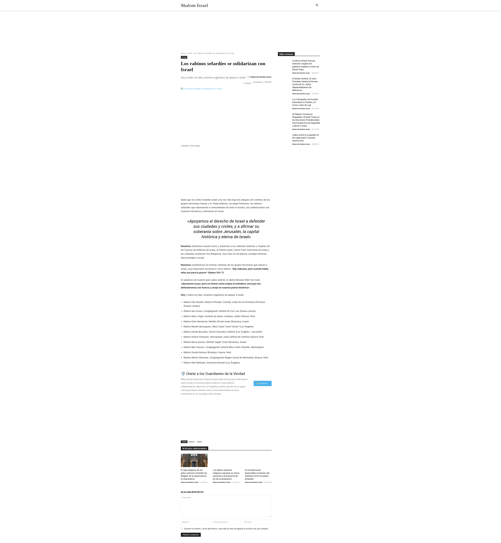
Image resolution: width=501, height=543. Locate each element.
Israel (189, 53)
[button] (317, 5)
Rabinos (192, 442)
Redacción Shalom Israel (260, 77)
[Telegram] (225, 152)
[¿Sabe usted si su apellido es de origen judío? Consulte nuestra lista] (284, 138)
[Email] (219, 152)
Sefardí (199, 442)
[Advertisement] (250, 34)
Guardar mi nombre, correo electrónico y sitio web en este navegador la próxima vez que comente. (226, 528)
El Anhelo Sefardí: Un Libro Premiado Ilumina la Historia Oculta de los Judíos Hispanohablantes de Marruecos (305, 84)
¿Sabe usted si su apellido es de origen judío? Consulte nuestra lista (305, 138)
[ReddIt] (213, 152)
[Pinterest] (195, 152)
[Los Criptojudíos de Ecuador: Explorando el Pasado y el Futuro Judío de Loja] (284, 102)
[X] (189, 152)
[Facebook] (183, 152)
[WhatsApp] (201, 152)
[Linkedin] (207, 152)
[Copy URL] (231, 152)
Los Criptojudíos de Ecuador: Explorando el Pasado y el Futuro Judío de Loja (305, 102)
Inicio (183, 53)
